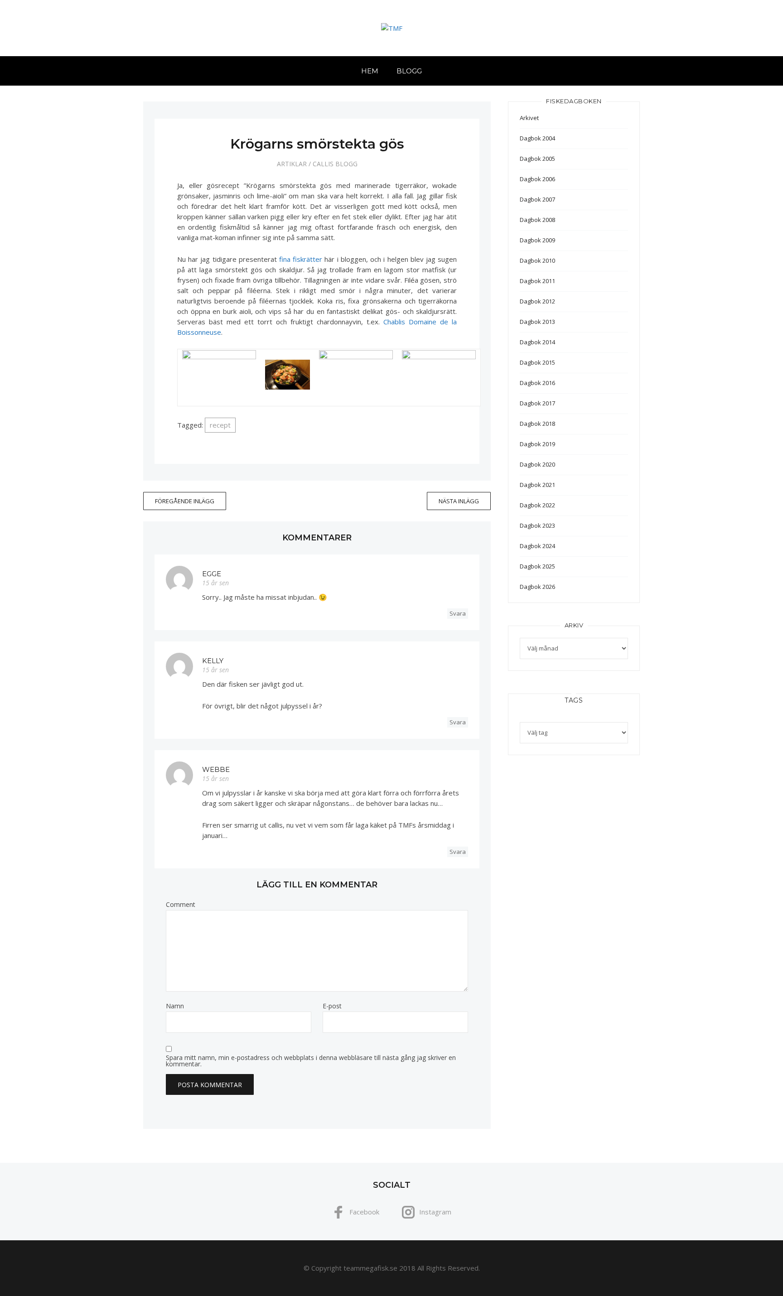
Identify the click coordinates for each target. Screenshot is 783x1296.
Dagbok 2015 (537, 362)
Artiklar (292, 163)
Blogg (409, 71)
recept (220, 424)
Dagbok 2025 (537, 566)
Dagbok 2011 (537, 281)
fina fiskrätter (300, 259)
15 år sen (215, 582)
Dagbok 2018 (537, 423)
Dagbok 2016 (537, 383)
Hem (369, 71)
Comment (180, 904)
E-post (332, 1006)
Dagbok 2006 (537, 179)
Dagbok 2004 (537, 138)
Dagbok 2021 (537, 485)
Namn (175, 1006)
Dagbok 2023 (537, 525)
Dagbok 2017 (537, 403)
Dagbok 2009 (537, 240)
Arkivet (529, 118)
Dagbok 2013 (537, 322)
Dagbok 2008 (537, 220)
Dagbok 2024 (537, 546)
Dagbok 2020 (537, 464)
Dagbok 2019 (537, 444)
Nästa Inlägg (459, 501)
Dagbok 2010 (537, 260)
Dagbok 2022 (537, 505)
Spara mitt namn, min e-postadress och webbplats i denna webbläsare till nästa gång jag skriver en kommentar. (311, 1061)
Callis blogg (335, 163)
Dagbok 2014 (537, 342)
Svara (458, 613)
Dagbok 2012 (537, 301)
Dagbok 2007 (537, 199)
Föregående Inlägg (184, 501)
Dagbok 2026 (537, 587)
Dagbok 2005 (537, 158)
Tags (574, 700)
